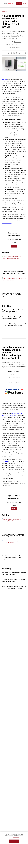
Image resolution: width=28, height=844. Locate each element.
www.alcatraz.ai (6, 223)
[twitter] (14, 53)
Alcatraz (4, 79)
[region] (14, 838)
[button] (3, 4)
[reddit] (16, 53)
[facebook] (9, 53)
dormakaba (17, 371)
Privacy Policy (16, 837)
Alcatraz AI (17, 42)
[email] (19, 53)
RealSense (5, 461)
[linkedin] (11, 53)
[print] (25, 53)
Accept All (14, 841)
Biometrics (5, 11)
